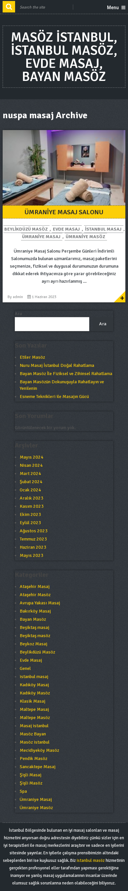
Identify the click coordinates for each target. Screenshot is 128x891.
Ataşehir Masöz (35, 594)
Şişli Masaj (30, 775)
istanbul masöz (91, 860)
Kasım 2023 (32, 506)
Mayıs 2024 (31, 457)
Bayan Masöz (33, 619)
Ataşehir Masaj (35, 586)
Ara (18, 313)
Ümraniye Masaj (41, 236)
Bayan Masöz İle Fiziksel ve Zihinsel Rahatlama (66, 373)
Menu (113, 7)
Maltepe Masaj (34, 709)
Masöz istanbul (35, 742)
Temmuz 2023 (33, 539)
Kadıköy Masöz (35, 693)
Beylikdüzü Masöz (26, 229)
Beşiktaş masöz (35, 635)
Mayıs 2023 (31, 555)
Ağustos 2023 (34, 531)
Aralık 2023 (31, 498)
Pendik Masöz (33, 758)
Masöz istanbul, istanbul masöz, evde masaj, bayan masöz (64, 57)
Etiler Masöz (32, 357)
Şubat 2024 (31, 481)
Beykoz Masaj (33, 644)
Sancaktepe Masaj (37, 766)
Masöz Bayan (33, 734)
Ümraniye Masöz (85, 236)
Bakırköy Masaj (35, 611)
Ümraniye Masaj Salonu (63, 212)
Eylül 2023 (30, 522)
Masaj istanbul (34, 726)
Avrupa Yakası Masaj (40, 603)
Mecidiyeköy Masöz (39, 750)
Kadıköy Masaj (34, 685)
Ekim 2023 (30, 514)
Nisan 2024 (31, 465)
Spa (23, 791)
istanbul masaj (103, 229)
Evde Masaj (66, 229)
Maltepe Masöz (35, 717)
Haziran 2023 (33, 547)
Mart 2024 (30, 473)
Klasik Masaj (32, 701)
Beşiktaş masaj (34, 627)
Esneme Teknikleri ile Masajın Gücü (54, 396)
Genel (25, 668)
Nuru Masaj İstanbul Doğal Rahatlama (57, 365)
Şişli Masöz (31, 783)
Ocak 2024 (30, 490)
